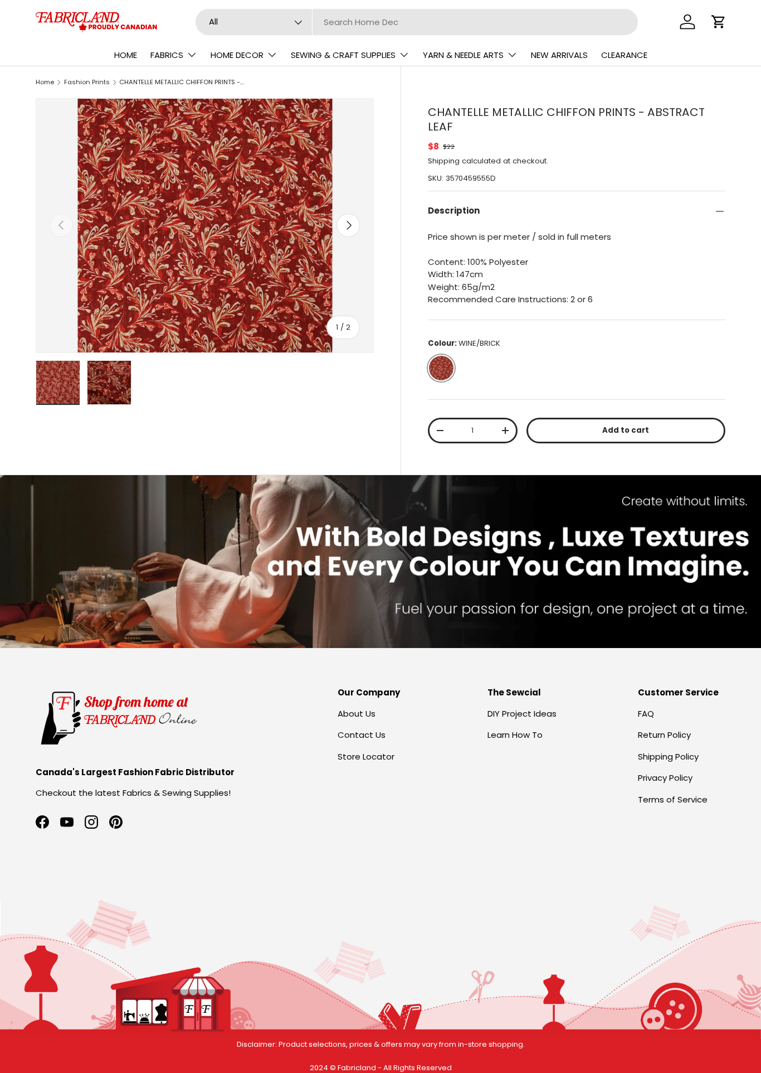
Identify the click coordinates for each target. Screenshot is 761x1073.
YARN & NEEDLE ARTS (463, 55)
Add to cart (625, 430)
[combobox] (417, 22)
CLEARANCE (624, 55)
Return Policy (664, 735)
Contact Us (362, 735)
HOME (125, 55)
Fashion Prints (87, 82)
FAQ (646, 713)
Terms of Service (673, 799)
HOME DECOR (237, 55)
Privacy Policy (665, 778)
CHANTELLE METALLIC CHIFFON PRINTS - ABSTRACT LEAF (182, 82)
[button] (718, 21)
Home (45, 82)
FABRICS (166, 55)
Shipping (444, 161)
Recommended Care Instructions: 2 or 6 (510, 299)
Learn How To (515, 735)
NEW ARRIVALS (559, 55)
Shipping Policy (668, 756)
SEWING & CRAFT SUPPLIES (343, 55)
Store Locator (366, 756)
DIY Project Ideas (522, 713)
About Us (356, 713)
